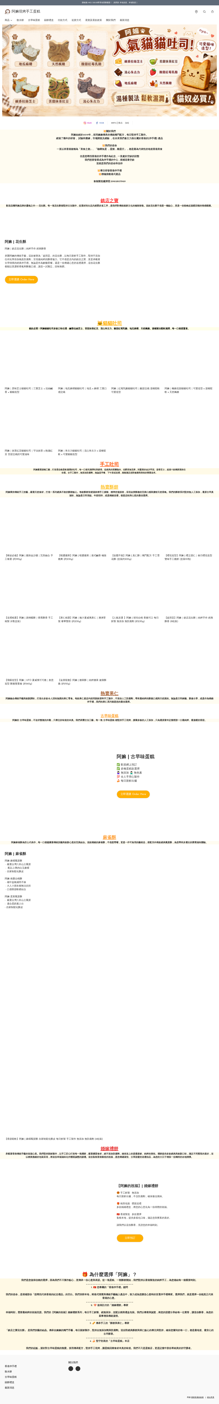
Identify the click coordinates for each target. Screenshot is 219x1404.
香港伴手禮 (11, 1366)
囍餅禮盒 (49, 20)
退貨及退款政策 (93, 20)
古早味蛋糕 (34, 20)
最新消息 (124, 20)
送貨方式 (76, 20)
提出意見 (210, 1397)
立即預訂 (130, 1238)
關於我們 (111, 20)
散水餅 (20, 20)
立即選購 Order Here (21, 279)
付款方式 (62, 20)
